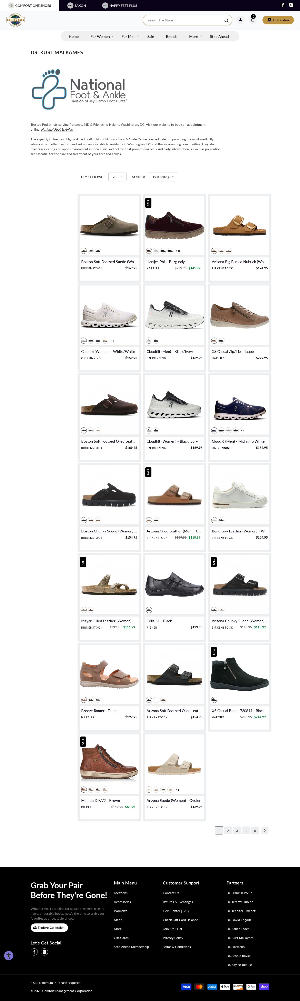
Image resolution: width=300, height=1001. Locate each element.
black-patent (170, 251)
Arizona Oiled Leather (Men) (174, 531)
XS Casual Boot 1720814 (238, 710)
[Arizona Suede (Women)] (174, 764)
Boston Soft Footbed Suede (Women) (109, 261)
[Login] (240, 20)
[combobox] (183, 20)
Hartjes (153, 268)
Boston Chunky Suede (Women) (109, 531)
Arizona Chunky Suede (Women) (240, 621)
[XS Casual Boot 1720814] (239, 674)
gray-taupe (98, 520)
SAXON (80, 5)
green (91, 790)
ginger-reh (105, 790)
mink (214, 251)
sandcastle (229, 251)
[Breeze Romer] (109, 674)
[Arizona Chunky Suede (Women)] (239, 584)
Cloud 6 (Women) (108, 351)
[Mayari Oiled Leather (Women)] (109, 584)
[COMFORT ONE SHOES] (19, 20)
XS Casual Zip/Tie (233, 351)
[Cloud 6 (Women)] (109, 315)
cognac (149, 520)
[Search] (187, 20)
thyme (163, 790)
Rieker (152, 627)
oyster (149, 790)
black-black (98, 341)
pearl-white (105, 341)
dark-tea (91, 520)
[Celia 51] (174, 584)
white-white (84, 341)
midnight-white (214, 430)
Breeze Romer (99, 710)
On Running (91, 358)
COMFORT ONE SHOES (33, 5)
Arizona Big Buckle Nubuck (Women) (240, 261)
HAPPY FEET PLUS (123, 5)
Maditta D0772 (100, 800)
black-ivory (149, 341)
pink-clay (156, 790)
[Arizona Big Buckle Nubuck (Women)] (239, 225)
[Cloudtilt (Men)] (174, 315)
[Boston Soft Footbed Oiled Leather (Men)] (109, 404)
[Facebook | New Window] (283, 5)
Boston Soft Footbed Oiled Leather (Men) (109, 441)
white (156, 251)
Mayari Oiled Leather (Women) (109, 621)
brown (84, 790)
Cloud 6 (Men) (238, 441)
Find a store (281, 20)
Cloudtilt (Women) (172, 441)
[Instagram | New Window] (291, 5)
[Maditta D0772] (109, 764)
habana (84, 430)
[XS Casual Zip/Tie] (239, 315)
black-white (91, 341)
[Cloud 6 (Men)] (239, 404)
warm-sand (221, 610)
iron (91, 430)
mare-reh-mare (98, 790)
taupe (84, 251)
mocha (98, 251)
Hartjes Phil (166, 261)
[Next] (264, 830)
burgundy (149, 251)
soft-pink (221, 251)
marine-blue (98, 700)
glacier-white (229, 430)
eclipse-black (156, 341)
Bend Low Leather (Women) (240, 531)
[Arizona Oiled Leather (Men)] (174, 494)
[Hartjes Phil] (174, 225)
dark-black (163, 251)
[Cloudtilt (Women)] (174, 404)
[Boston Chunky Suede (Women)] (109, 494)
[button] (117, 176)
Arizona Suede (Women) (174, 800)
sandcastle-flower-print (170, 790)
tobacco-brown (98, 430)
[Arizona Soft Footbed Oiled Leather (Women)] (174, 674)
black (91, 251)
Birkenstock (91, 268)
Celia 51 (159, 621)
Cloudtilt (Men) (170, 351)
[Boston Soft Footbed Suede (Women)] (109, 225)
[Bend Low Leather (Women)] (239, 494)
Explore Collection (51, 927)
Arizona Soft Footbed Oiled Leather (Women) (174, 710)
